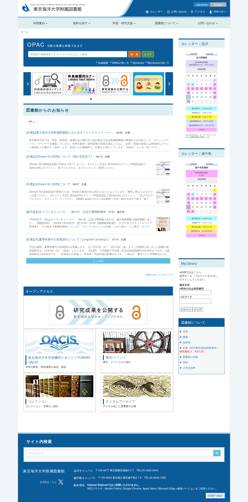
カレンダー (156, 11)
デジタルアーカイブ (120, 401)
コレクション (38, 401)
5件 (31, 121)
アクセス (200, 11)
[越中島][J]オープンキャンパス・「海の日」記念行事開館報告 (66, 212)
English (218, 4)
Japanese (202, 4)
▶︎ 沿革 (184, 331)
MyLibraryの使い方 (158, 63)
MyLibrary (138, 63)
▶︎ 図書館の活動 (189, 357)
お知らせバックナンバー (159, 274)
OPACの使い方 (120, 63)
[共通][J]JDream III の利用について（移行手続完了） (60, 156)
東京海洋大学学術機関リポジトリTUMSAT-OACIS (59, 359)
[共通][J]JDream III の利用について (48, 184)
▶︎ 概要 (184, 337)
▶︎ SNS (184, 362)
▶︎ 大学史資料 (188, 368)
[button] (40, 23)
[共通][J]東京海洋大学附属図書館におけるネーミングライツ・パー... (70, 132)
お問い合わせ (179, 11)
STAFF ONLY (215, 495)
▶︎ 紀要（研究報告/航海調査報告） (199, 348)
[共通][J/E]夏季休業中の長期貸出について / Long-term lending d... (68, 239)
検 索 (134, 54)
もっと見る (98, 260)
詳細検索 (103, 63)
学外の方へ (220, 11)
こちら (197, 272)
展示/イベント (116, 357)
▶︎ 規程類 (185, 342)
